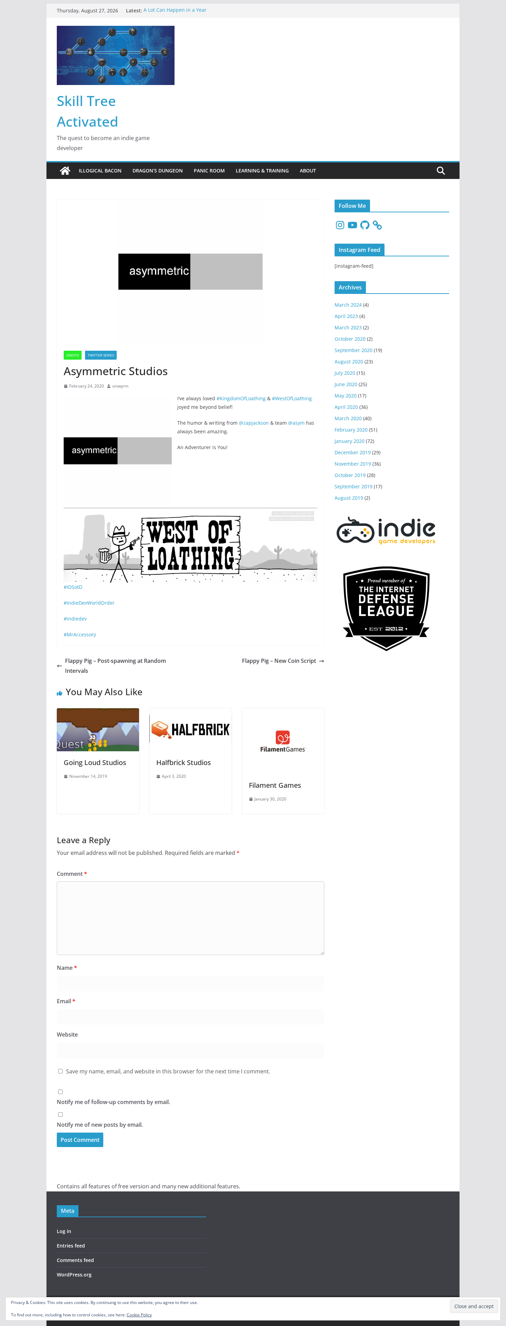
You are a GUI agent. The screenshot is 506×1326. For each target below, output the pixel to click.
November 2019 (353, 463)
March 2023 (348, 327)
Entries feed (71, 1245)
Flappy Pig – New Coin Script (279, 661)
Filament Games (275, 785)
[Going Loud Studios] (98, 713)
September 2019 (353, 486)
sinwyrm (120, 386)
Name (67, 968)
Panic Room (209, 170)
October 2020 (350, 339)
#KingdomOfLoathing (241, 398)
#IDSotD (73, 587)
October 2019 (350, 475)
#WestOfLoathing (292, 398)
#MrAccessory (80, 634)
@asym (296, 423)
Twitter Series (101, 355)
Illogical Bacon (100, 170)
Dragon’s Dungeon (158, 170)
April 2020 (346, 407)
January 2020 (350, 441)
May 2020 (346, 395)
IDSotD (72, 355)
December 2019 (353, 452)
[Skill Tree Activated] (65, 170)
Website (67, 1034)
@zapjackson (254, 423)
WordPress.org (74, 1274)
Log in (64, 1231)
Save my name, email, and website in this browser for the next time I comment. (168, 1071)
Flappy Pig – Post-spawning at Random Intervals (115, 666)
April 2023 (346, 316)
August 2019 (349, 498)
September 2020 (353, 350)
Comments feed (75, 1260)
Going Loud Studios (95, 762)
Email (66, 1001)
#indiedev (75, 618)
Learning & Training (262, 170)
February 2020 (351, 429)
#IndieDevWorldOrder (89, 603)
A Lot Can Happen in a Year (175, 10)
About (308, 170)
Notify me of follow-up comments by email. (113, 1102)
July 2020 (345, 373)
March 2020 (348, 418)
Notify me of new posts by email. (100, 1124)
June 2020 (346, 384)
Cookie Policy (139, 1315)
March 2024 (348, 304)
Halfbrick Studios (183, 762)
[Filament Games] (283, 713)
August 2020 (349, 361)
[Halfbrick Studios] (190, 713)
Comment (72, 874)
